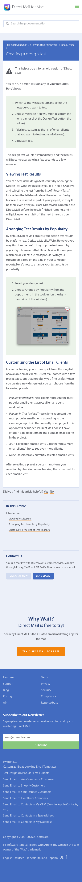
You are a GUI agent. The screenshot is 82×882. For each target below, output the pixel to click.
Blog (6, 690)
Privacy (45, 683)
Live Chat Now (19, 576)
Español (53, 858)
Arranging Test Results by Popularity (29, 524)
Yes (46, 491)
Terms (44, 677)
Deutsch (19, 858)
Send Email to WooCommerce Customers (28, 779)
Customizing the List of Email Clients (29, 530)
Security (46, 690)
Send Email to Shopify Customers (24, 785)
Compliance (48, 696)
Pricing (7, 696)
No (52, 491)
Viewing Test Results (20, 518)
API (5, 702)
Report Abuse (49, 702)
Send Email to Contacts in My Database (27, 822)
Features (8, 677)
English (7, 858)
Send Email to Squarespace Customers (27, 792)
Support (8, 683)
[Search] (7, 24)
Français (31, 858)
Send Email (43, 576)
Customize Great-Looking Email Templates (29, 766)
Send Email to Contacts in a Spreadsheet (28, 815)
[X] (62, 858)
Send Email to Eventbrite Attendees (25, 798)
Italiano (42, 858)
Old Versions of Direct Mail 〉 (45, 45)
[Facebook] (66, 858)
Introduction (13, 513)
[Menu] (77, 7)
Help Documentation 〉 (18, 45)
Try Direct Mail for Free (41, 651)
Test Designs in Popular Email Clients (26, 773)
